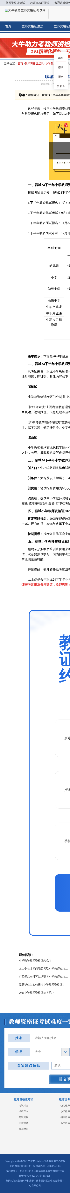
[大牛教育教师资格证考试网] (25, 10)
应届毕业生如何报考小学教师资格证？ (42, 984)
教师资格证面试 (39, 2)
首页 (8, 26)
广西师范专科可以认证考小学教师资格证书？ (44, 976)
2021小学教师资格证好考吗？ (36, 992)
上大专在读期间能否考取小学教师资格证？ (44, 968)
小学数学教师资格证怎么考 (35, 960)
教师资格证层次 (32, 26)
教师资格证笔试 (15, 2)
